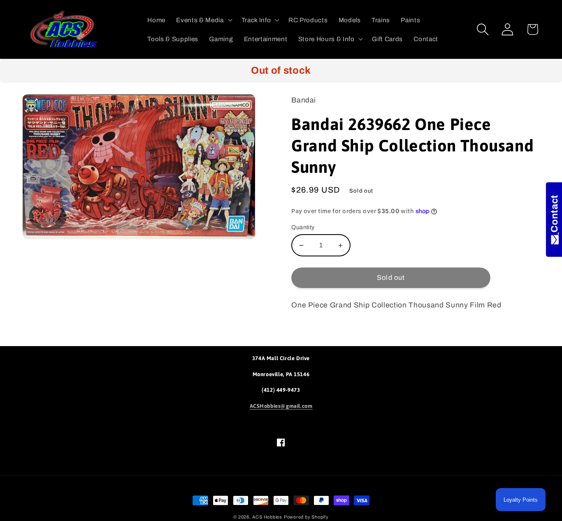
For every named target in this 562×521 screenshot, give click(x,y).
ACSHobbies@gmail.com (281, 406)
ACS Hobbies (267, 516)
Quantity (303, 227)
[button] (203, 20)
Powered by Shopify (306, 516)
